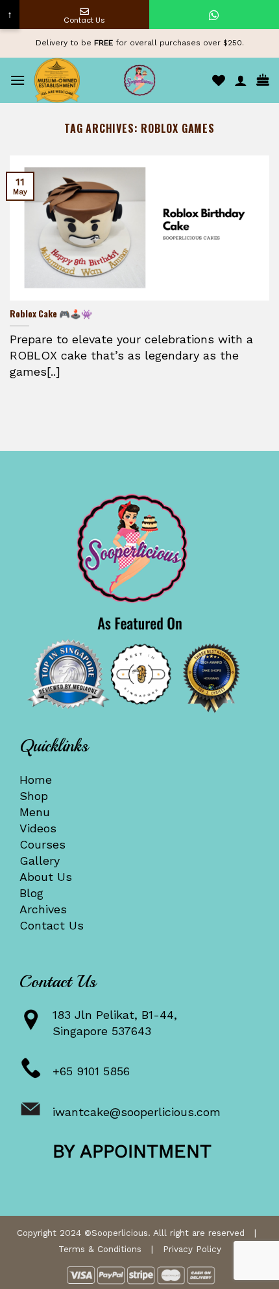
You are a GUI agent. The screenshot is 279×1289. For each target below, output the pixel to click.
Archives (43, 909)
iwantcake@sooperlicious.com (137, 1112)
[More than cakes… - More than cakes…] (139, 80)
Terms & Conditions (99, 1249)
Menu (34, 812)
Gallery (39, 860)
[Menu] (17, 80)
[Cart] (262, 81)
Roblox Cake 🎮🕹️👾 (51, 314)
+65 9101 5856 (91, 1071)
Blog (31, 893)
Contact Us (51, 925)
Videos (37, 828)
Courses (42, 844)
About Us (45, 877)
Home (35, 779)
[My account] (240, 80)
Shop (33, 796)
